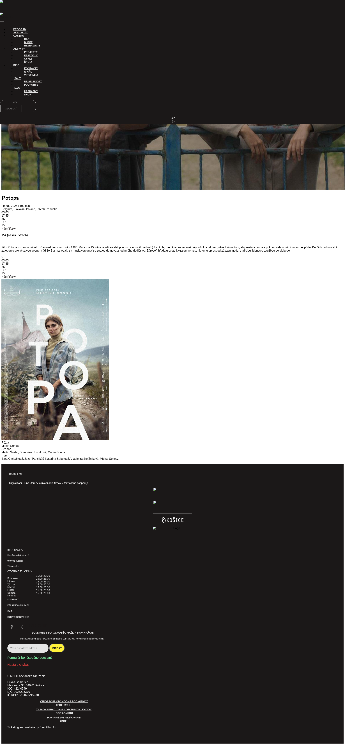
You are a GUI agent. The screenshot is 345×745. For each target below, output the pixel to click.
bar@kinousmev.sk (18, 616)
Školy (28, 61)
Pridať (57, 648)
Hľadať (5, 102)
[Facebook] (11, 626)
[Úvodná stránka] (6, 4)
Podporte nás (26, 86)
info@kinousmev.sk (18, 604)
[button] (172, 23)
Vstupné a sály (26, 77)
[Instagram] (20, 626)
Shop (27, 94)
